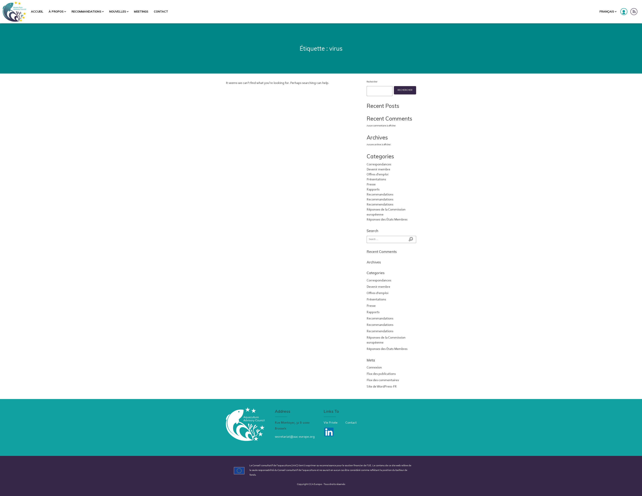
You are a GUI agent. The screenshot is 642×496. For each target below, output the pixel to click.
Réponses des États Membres (387, 219)
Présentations (376, 179)
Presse (371, 184)
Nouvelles (117, 11)
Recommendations (380, 204)
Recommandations (86, 11)
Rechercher (372, 82)
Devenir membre (378, 169)
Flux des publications (381, 374)
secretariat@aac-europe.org (295, 436)
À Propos (56, 11)
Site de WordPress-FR (382, 386)
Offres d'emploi (377, 174)
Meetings (141, 11)
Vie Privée (331, 422)
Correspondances (379, 164)
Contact (161, 11)
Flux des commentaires (383, 380)
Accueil (37, 11)
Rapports (373, 189)
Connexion (374, 367)
